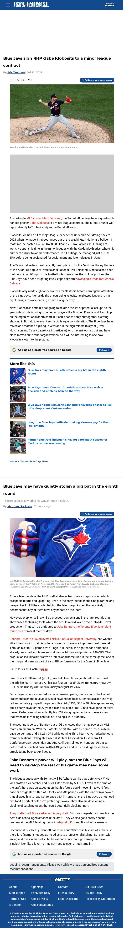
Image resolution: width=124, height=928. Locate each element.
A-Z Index (15, 904)
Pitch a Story (66, 892)
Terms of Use (17, 898)
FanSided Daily (40, 892)
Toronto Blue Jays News (34, 461)
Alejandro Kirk (66, 822)
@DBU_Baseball (52, 678)
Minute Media (24, 913)
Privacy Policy (93, 892)
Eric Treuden (16, 72)
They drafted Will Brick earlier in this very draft (39, 813)
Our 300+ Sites (94, 887)
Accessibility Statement (100, 898)
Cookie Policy (39, 898)
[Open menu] (8, 5)
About (13, 887)
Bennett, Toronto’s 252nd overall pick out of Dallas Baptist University (53, 639)
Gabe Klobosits (39, 222)
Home (13, 461)
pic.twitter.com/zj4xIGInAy (94, 682)
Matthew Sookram (19, 506)
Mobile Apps (17, 892)
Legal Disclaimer (68, 898)
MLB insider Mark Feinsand (43, 218)
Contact (63, 887)
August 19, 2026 (70, 687)
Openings (37, 887)
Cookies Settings (42, 904)
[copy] (29, 80)
